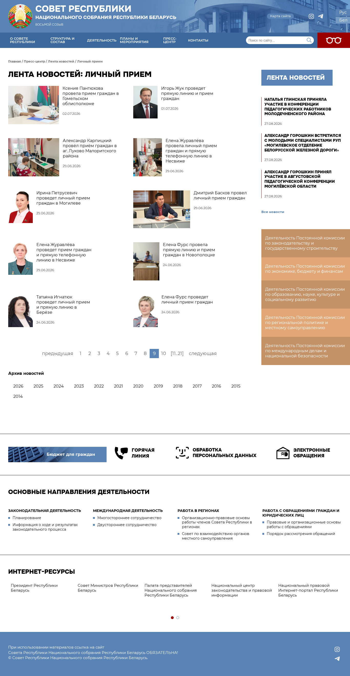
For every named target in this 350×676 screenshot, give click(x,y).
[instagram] (311, 16)
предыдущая (57, 353)
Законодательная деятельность (44, 510)
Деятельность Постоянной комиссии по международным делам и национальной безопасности (305, 350)
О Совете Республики (22, 40)
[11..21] (177, 353)
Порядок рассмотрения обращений (301, 533)
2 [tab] (178, 618)
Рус (343, 12)
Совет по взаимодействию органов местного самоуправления (215, 536)
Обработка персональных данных (224, 453)
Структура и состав (62, 40)
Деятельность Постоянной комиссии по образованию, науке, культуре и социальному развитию (305, 294)
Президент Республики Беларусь (34, 588)
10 (163, 353)
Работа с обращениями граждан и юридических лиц (300, 513)
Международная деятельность (128, 510)
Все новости (272, 212)
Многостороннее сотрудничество (129, 518)
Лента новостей (61, 61)
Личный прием (90, 61)
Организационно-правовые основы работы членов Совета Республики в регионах (217, 522)
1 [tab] (172, 618)
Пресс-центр (170, 40)
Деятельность (101, 40)
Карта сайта (280, 16)
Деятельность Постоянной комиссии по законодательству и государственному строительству (305, 243)
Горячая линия (143, 453)
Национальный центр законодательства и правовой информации (241, 590)
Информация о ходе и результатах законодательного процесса (45, 527)
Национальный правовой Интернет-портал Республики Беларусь (308, 590)
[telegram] (320, 16)
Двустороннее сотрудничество (127, 524)
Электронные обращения (311, 453)
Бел (343, 20)
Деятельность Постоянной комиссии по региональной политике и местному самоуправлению (305, 322)
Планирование (27, 518)
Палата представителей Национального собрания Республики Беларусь (171, 590)
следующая (203, 353)
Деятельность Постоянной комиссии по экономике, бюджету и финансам (305, 269)
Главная (14, 61)
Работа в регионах (198, 510)
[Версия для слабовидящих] (333, 40)
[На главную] (20, 16)
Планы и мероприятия (134, 40)
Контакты (198, 40)
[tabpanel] (41, 588)
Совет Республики (105, 12)
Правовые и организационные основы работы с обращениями (304, 524)
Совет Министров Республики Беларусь (108, 588)
